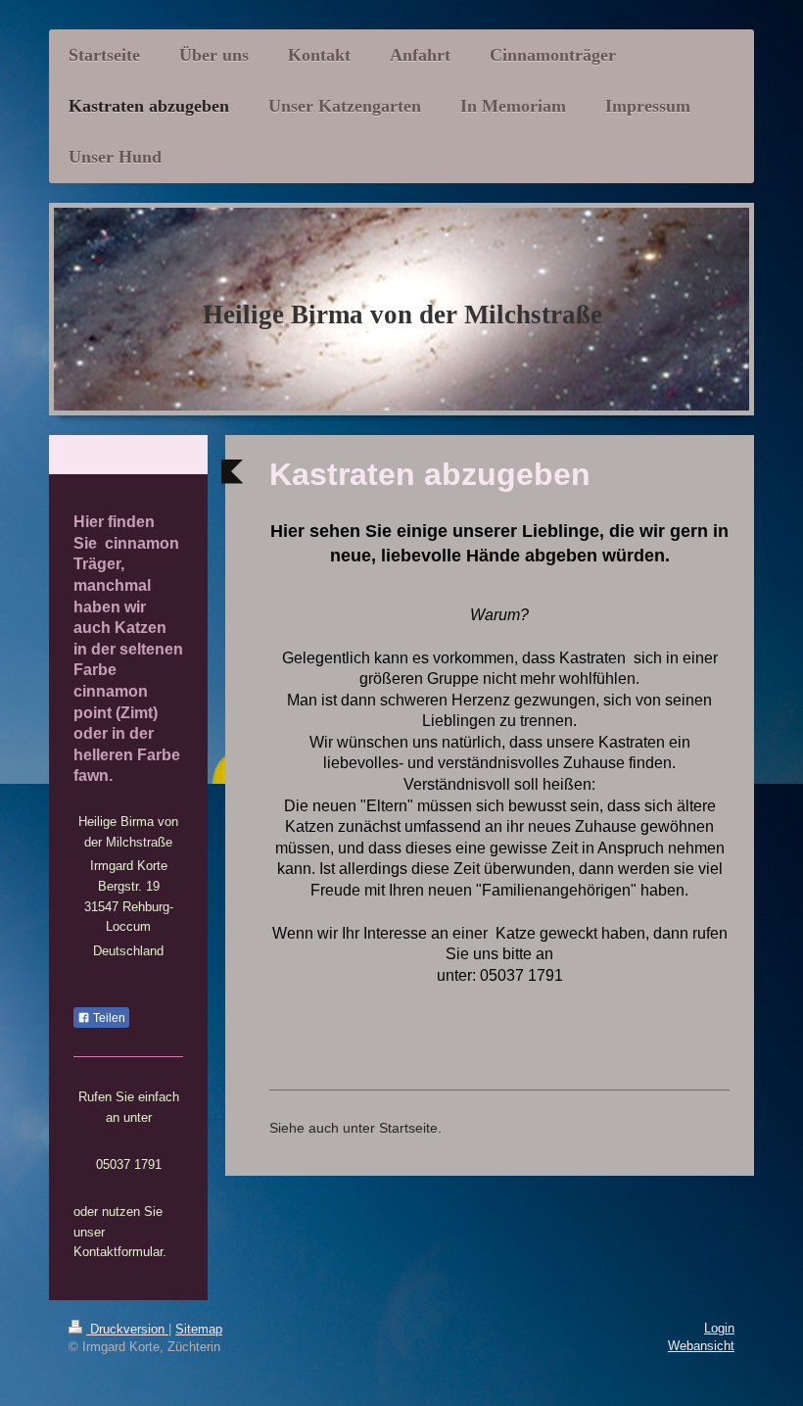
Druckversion (127, 1329)
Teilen (107, 1018)
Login (719, 1328)
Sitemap (198, 1329)
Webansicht (701, 1345)
